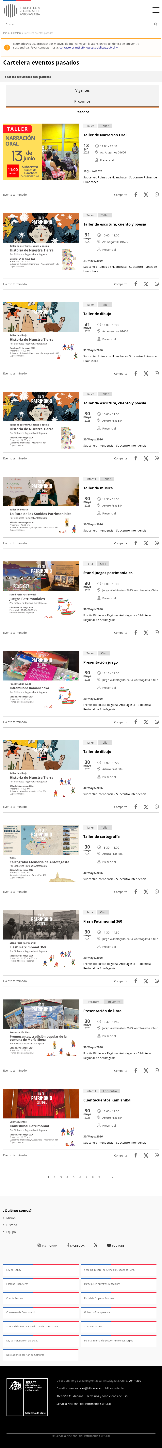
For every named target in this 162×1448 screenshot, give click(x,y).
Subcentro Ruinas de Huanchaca (105, 177)
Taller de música (98, 488)
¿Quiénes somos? (17, 1210)
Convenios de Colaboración (21, 1312)
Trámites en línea (93, 1326)
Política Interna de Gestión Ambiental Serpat (108, 1340)
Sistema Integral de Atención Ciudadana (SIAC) (110, 1269)
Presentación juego (100, 662)
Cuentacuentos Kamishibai (107, 1100)
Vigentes (82, 90)
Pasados (82, 112)
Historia (11, 1225)
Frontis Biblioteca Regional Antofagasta (109, 615)
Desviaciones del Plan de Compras (25, 1354)
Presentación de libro (102, 1010)
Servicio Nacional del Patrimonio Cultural (84, 1404)
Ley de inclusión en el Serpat (22, 1340)
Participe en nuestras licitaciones (102, 1283)
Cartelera (16, 33)
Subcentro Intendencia (98, 445)
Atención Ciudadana (70, 1396)
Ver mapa (135, 1380)
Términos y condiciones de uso (107, 1396)
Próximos (82, 101)
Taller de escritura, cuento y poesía (114, 224)
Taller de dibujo (97, 313)
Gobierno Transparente (97, 1312)
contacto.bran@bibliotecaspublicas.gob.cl (87, 47)
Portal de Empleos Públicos (99, 1298)
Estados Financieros (17, 1283)
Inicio (6, 33)
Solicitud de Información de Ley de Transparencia (33, 1326)
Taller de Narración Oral (105, 134)
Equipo (11, 1232)
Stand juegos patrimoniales (108, 572)
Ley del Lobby (13, 1269)
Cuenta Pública (14, 1298)
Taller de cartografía (101, 836)
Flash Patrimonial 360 (102, 921)
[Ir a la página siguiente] (113, 1177)
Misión (11, 1218)
